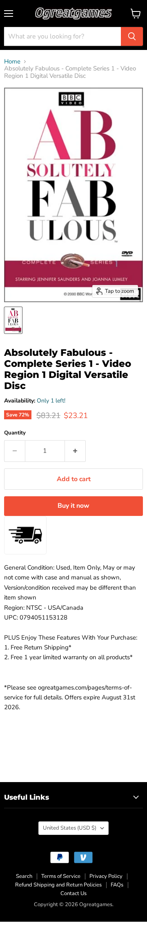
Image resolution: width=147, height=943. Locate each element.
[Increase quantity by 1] (75, 450)
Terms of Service (60, 876)
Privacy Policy (105, 876)
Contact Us (73, 893)
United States (69, 828)
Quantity (15, 433)
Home (12, 61)
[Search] (132, 36)
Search (24, 876)
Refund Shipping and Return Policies (58, 885)
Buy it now (73, 505)
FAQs (117, 885)
